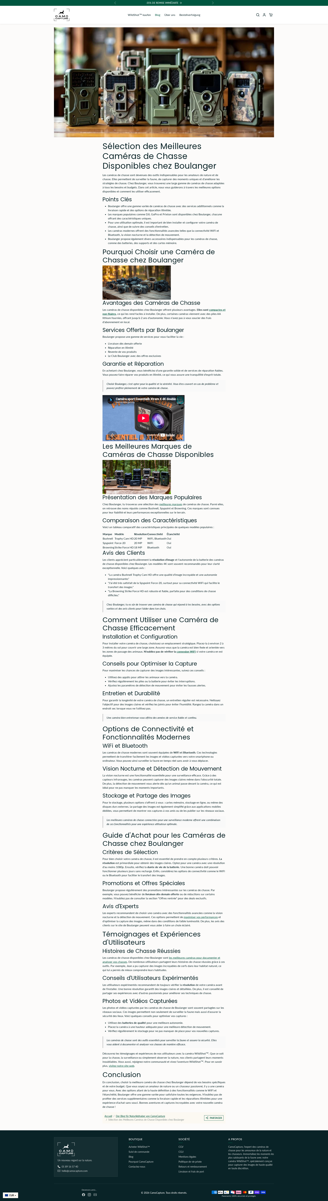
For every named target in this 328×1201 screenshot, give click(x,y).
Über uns (169, 14)
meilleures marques (170, 504)
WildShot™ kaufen (139, 14)
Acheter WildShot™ (139, 1146)
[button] (258, 14)
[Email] (95, 1194)
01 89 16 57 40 (70, 1166)
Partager (216, 1117)
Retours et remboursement (193, 1166)
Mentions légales (187, 1156)
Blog (157, 14)
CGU (181, 1151)
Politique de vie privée (190, 1161)
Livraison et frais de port (191, 1171)
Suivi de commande (139, 1151)
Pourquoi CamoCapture (141, 1161)
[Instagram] (89, 1194)
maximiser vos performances (201, 917)
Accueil (108, 1116)
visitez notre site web (121, 1065)
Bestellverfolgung (189, 14)
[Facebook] (83, 1194)
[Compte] (264, 14)
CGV (181, 1146)
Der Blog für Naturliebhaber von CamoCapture (140, 1116)
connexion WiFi (186, 651)
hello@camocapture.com (75, 1170)
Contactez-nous (137, 1166)
